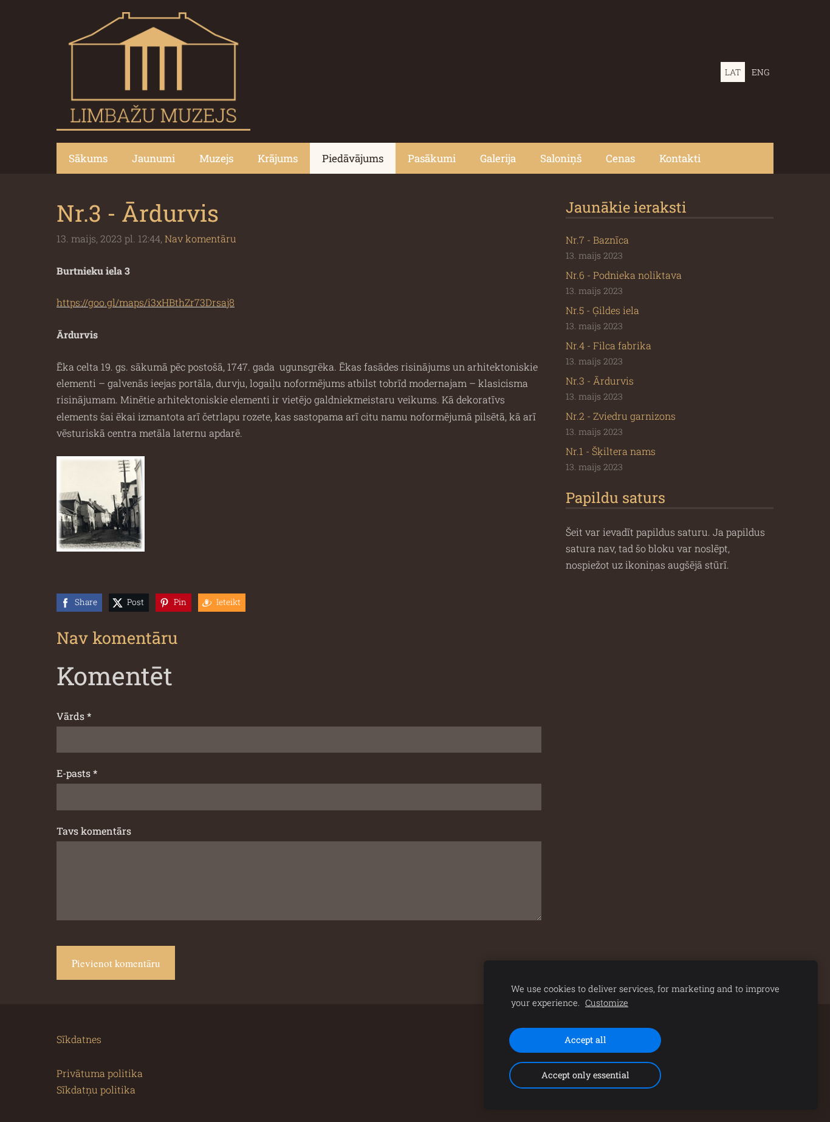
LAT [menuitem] (733, 72)
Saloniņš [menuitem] (560, 158)
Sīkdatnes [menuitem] (79, 1039)
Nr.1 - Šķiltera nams (611, 451)
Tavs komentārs (94, 830)
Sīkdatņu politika (96, 1089)
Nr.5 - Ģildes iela (602, 310)
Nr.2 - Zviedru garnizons (621, 415)
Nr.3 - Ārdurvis (600, 380)
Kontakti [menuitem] (680, 158)
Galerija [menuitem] (498, 158)
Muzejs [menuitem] (216, 158)
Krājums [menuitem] (278, 158)
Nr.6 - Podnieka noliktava (624, 275)
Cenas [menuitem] (620, 158)
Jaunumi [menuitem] (153, 158)
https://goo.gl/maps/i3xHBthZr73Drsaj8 (146, 302)
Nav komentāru (200, 238)
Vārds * (74, 716)
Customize (606, 1002)
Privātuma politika (100, 1073)
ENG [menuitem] (760, 72)
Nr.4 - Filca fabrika (608, 345)
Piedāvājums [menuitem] (352, 158)
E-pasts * (77, 773)
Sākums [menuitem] (88, 158)
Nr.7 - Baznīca (597, 239)
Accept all (585, 1039)
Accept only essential (585, 1075)
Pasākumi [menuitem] (432, 158)
